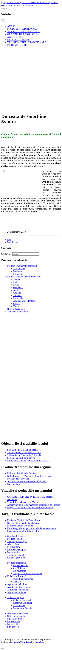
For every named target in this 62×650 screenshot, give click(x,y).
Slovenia (17, 295)
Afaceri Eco (13, 544)
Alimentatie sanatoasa (17, 311)
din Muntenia (19, 571)
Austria (16, 290)
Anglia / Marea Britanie (24, 301)
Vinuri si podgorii (15, 597)
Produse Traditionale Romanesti (22, 266)
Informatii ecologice (16, 549)
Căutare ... (6, 254)
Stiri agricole (13, 626)
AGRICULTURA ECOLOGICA (23, 31)
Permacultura (13, 547)
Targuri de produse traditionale (27, 573)
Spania (16, 279)
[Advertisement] (31, 79)
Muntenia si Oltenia (22, 608)
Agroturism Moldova (17, 584)
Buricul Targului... (16, 309)
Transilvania (19, 268)
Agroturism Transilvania (18, 587)
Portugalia (18, 298)
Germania (18, 287)
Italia (15, 282)
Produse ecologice (16, 539)
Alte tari (17, 581)
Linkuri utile (13, 624)
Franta (16, 284)
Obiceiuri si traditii (16, 616)
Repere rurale (13, 621)
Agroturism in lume (16, 592)
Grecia (16, 303)
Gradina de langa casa (17, 536)
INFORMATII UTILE (18, 45)
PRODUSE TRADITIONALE (22, 29)
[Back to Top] (2, 648)
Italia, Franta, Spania (23, 579)
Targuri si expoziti (15, 555)
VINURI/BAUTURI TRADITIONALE (26, 42)
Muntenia (17, 274)
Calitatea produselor (16, 557)
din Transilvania (20, 565)
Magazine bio (13, 552)
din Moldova (19, 568)
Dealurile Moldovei (22, 603)
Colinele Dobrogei (22, 600)
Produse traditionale (16, 562)
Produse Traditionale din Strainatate (24, 276)
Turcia (16, 306)
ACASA (11, 26)
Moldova (17, 271)
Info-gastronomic (15, 618)
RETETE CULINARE (18, 39)
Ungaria (17, 292)
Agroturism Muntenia (17, 589)
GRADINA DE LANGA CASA (23, 34)
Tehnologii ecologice (17, 541)
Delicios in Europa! (16, 576)
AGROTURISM (15, 37)
